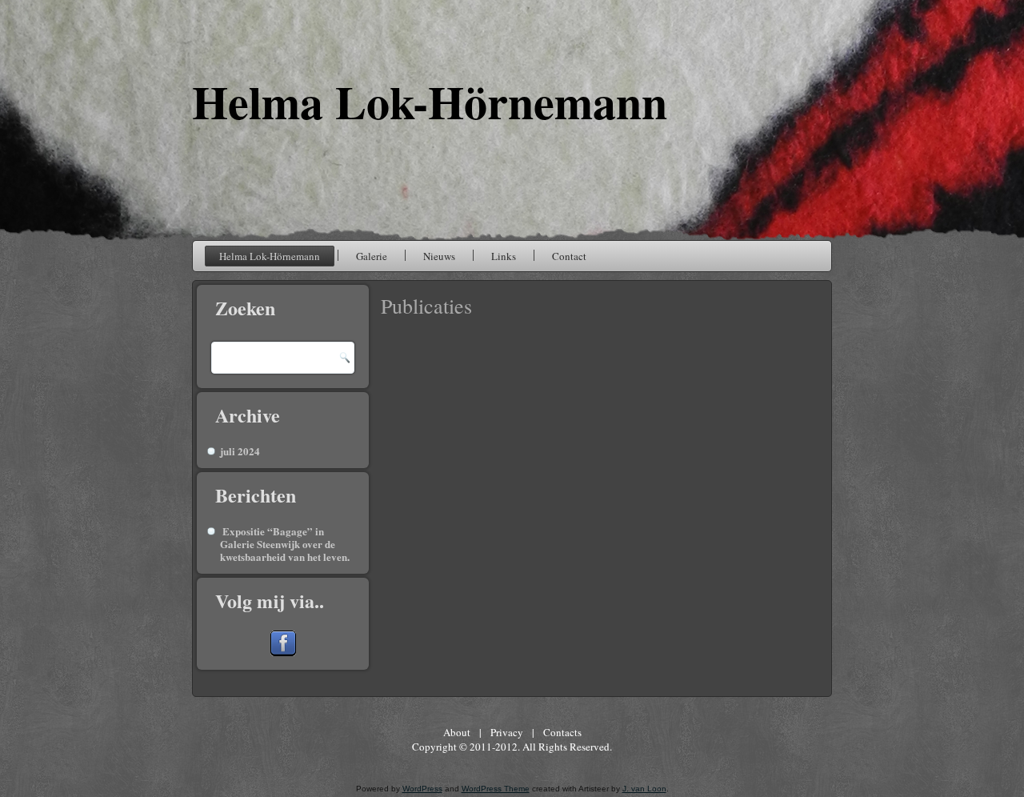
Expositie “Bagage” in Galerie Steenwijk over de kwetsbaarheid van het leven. (285, 544)
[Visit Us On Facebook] (283, 651)
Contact (569, 256)
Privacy (506, 732)
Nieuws (439, 256)
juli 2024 (240, 451)
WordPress (422, 788)
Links (503, 256)
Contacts (562, 732)
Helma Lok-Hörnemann (429, 101)
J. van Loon (644, 788)
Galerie (371, 256)
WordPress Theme (496, 788)
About (456, 732)
